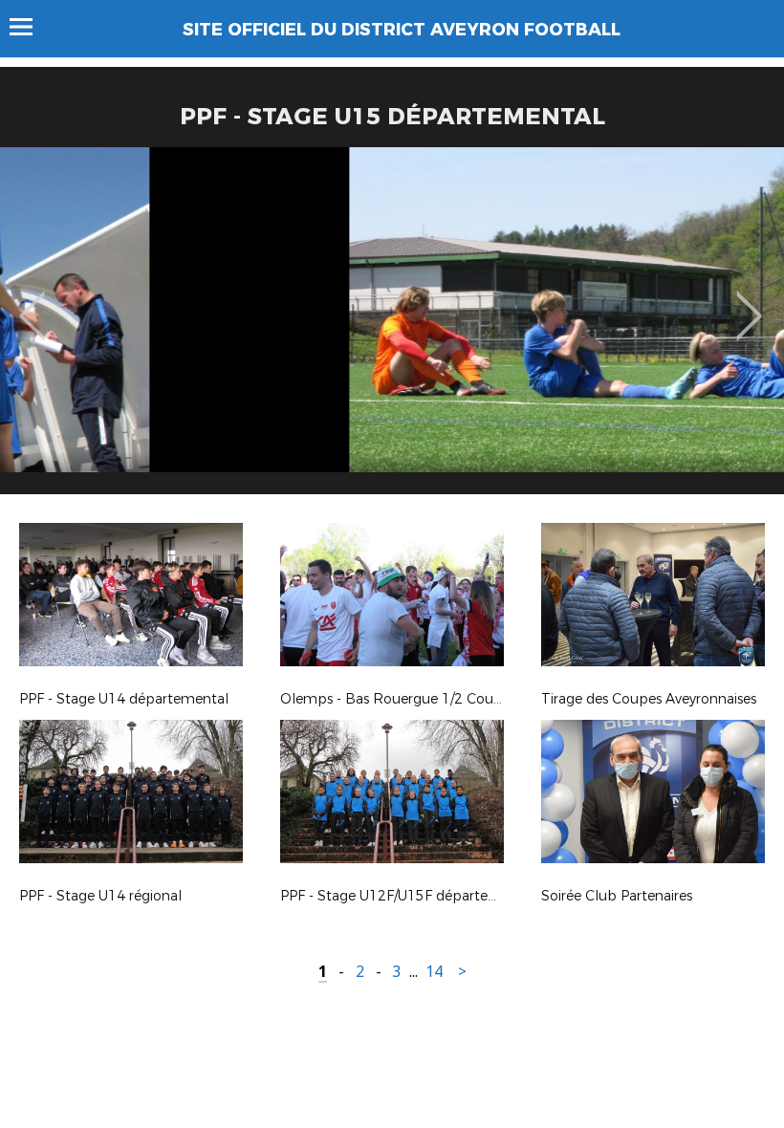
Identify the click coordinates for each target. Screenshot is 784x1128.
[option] (392, 328)
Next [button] (749, 302)
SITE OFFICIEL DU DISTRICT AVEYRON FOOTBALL (402, 29)
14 (434, 972)
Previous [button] (32, 302)
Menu (30, 26)
